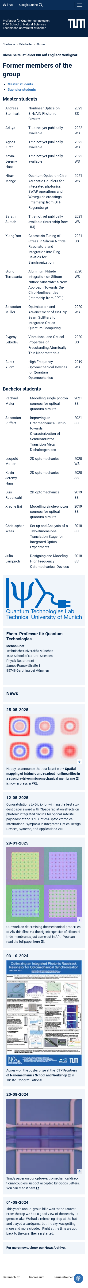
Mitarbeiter (25, 44)
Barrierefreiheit (63, 1277)
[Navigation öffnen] (79, 5)
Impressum (36, 1277)
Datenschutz (11, 1277)
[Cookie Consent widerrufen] (78, 1278)
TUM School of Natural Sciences (24, 24)
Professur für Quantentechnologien (26, 20)
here (36, 941)
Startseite (9, 44)
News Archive (55, 1248)
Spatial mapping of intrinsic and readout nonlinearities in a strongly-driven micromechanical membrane (43, 773)
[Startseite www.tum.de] (76, 23)
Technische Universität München (24, 28)
